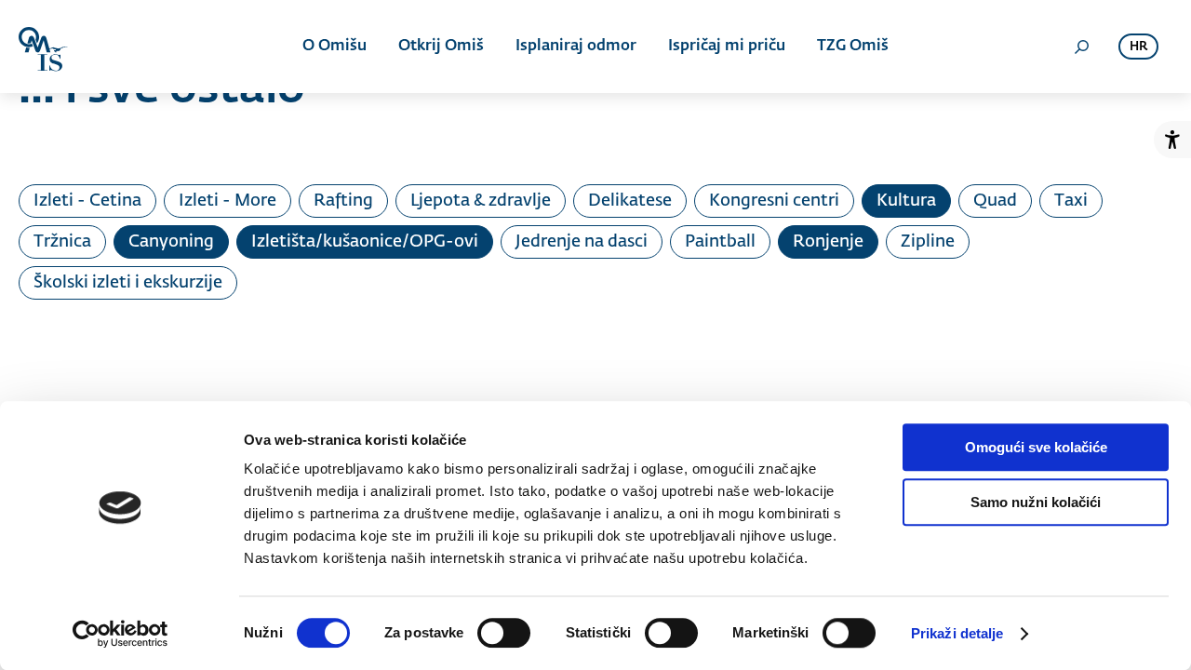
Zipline (928, 242)
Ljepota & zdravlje (480, 201)
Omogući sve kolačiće (1036, 447)
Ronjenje (828, 242)
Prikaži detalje (957, 633)
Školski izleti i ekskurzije (127, 283)
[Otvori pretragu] (1081, 46)
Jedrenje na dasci (581, 242)
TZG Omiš (853, 46)
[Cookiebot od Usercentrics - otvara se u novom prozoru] (120, 634)
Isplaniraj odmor (575, 46)
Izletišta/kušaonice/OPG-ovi (364, 242)
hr (1138, 47)
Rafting (343, 201)
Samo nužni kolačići (1035, 502)
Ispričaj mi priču (726, 46)
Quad (995, 201)
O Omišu (334, 46)
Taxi (1071, 201)
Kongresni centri (774, 201)
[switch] (503, 633)
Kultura (906, 201)
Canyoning (171, 242)
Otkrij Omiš (441, 46)
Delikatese (630, 201)
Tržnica (62, 242)
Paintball (720, 242)
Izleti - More (227, 201)
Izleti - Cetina (87, 201)
